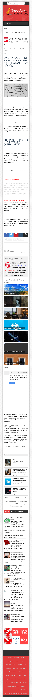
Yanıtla (12, 382)
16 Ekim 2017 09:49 (22, 372)
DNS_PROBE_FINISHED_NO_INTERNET (16, 41)
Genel (15, 239)
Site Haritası (23, 668)
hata (18, 77)
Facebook (16, 657)
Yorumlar (20, 512)
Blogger (22, 661)
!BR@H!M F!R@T (16, 262)
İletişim (21, 671)
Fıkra (14, 664)
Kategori (7, 515)
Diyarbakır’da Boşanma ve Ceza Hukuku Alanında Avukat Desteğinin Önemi (20, 470)
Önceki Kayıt (25, 446)
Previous (6, 497)
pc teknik (21, 239)
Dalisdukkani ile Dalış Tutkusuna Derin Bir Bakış (19, 479)
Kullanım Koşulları (10, 675)
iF (12, 273)
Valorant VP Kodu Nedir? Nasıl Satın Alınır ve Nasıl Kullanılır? (19, 489)
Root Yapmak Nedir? (15, 614)
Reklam (10, 657)
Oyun (24, 675)
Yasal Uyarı (13, 512)
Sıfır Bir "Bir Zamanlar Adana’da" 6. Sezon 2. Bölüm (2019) (17, 580)
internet (6, 109)
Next (26, 497)
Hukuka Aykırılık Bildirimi (21, 679)
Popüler (7, 512)
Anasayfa (17, 497)
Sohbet (19, 675)
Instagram (10, 661)
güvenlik (10, 126)
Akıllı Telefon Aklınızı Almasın (17, 590)
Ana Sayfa (16, 446)
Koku (14, 459)
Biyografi (20, 664)
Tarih (25, 664)
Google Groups (9, 679)
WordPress (8, 664)
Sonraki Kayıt (7, 446)
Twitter (22, 657)
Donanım (9, 239)
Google (16, 661)
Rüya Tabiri (15, 668)
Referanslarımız (13, 671)
